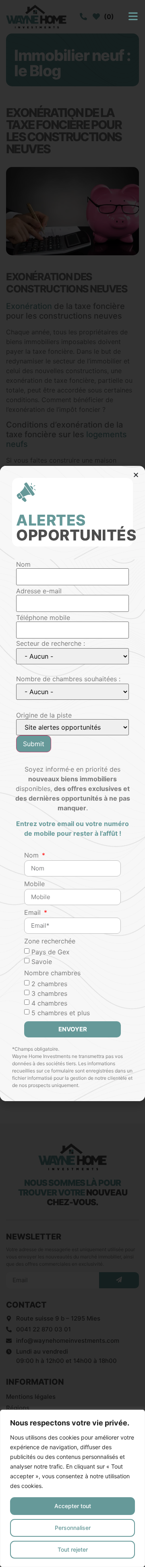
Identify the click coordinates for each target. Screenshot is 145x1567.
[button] (136, 475)
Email (33, 912)
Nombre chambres (52, 973)
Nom (23, 564)
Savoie (41, 962)
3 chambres (49, 993)
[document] (72, 783)
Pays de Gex (50, 952)
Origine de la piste (44, 715)
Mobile (34, 884)
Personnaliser (73, 1527)
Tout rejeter (73, 1549)
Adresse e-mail (39, 591)
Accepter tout (72, 1505)
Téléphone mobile (43, 617)
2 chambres (49, 984)
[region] (72, 1488)
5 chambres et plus (60, 1013)
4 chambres (49, 1003)
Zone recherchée (49, 941)
